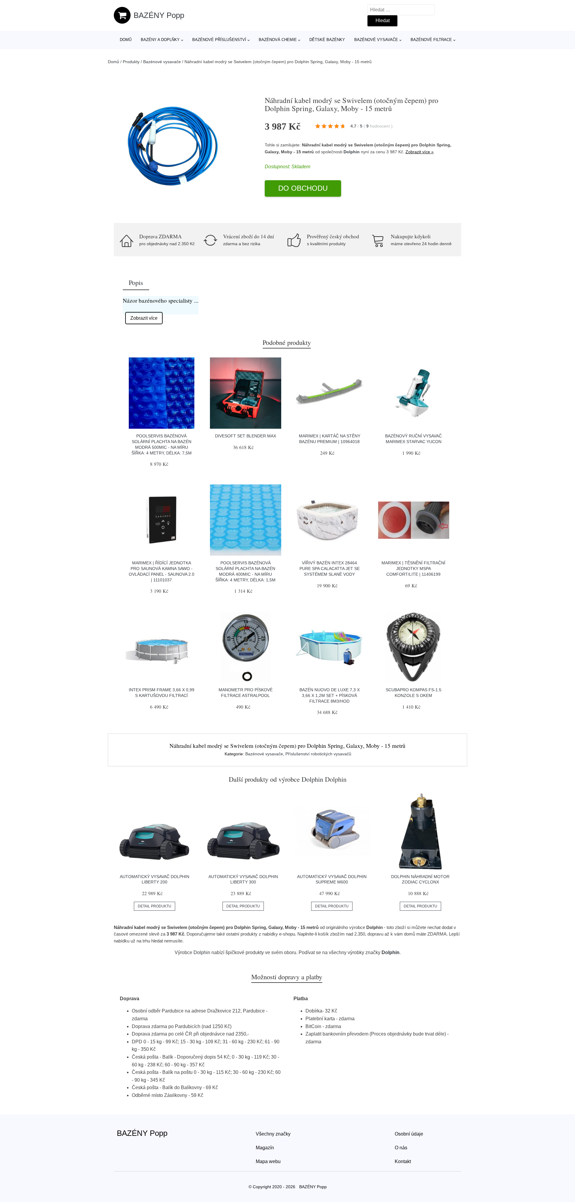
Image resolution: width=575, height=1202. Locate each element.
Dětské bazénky (327, 39)
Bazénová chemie (278, 39)
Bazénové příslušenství (219, 39)
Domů (125, 39)
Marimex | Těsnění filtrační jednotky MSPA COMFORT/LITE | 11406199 (413, 568)
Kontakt (403, 1161)
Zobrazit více (144, 318)
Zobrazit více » (419, 151)
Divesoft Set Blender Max (245, 435)
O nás (401, 1147)
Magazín (265, 1147)
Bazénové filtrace (431, 39)
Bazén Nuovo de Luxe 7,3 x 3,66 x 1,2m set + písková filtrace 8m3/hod (329, 695)
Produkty (131, 61)
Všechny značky (273, 1133)
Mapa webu (268, 1161)
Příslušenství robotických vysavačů (318, 753)
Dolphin (352, 151)
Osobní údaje (409, 1133)
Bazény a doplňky (160, 39)
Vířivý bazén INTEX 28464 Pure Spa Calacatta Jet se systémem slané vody (329, 568)
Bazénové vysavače (376, 39)
